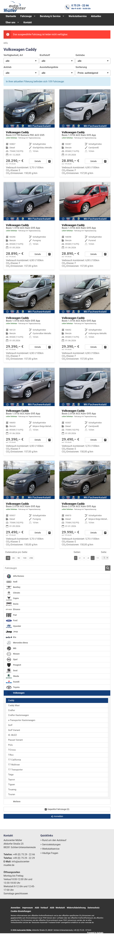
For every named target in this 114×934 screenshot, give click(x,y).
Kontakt (27, 22)
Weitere (16, 801)
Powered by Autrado (95, 933)
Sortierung (81, 67)
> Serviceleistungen (50, 844)
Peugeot (17, 665)
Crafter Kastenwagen (18, 715)
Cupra (16, 598)
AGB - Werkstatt (57, 907)
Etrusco (16, 609)
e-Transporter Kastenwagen (21, 720)
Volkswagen (18, 693)
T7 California (14, 759)
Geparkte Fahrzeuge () (58, 809)
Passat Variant (15, 740)
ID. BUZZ (12, 735)
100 (24, 558)
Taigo (11, 774)
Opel (15, 659)
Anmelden (15, 907)
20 (13, 558)
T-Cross (12, 750)
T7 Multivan (14, 764)
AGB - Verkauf (41, 907)
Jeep (15, 631)
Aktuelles (96, 16)
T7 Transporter (15, 769)
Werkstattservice (78, 16)
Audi (15, 581)
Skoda (16, 676)
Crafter (11, 710)
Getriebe (80, 55)
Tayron (11, 779)
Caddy (11, 700)
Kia (14, 637)
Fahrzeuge (26, 16)
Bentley (16, 587)
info (6, 43)
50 (19, 558)
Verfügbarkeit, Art (13, 55)
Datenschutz (93, 907)
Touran (11, 794)
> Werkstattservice (49, 848)
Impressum (27, 907)
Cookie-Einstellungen (21, 911)
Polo (10, 745)
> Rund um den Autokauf (53, 840)
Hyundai (17, 626)
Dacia (15, 604)
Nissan (16, 654)
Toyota (16, 687)
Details (38, 161)
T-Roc (11, 755)
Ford (15, 620)
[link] (49, 161)
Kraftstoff (45, 55)
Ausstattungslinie (49, 67)
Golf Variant (14, 730)
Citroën (16, 593)
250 (31, 558)
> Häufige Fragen (49, 853)
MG (14, 648)
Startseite (11, 16)
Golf (10, 725)
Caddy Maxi (14, 705)
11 (97, 558)
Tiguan (11, 784)
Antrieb (7, 67)
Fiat (15, 615)
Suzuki (16, 682)
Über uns (10, 22)
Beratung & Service (50, 16)
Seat (15, 670)
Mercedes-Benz (20, 642)
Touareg (12, 789)
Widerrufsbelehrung (76, 907)
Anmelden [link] (58, 816)
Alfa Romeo (18, 576)
